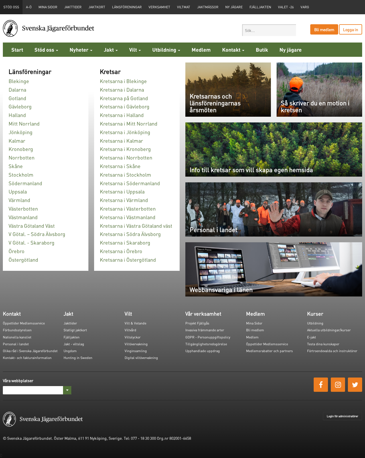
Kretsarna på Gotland (124, 98)
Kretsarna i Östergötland (128, 259)
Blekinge (19, 81)
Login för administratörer (342, 416)
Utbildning (164, 49)
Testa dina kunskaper (323, 344)
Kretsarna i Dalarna (122, 89)
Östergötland (23, 259)
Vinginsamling (136, 351)
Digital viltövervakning (141, 358)
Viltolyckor (133, 337)
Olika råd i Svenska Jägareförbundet (30, 351)
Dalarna (17, 89)
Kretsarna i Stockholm (125, 174)
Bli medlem (324, 29)
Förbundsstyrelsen (17, 330)
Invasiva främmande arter (204, 330)
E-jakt (311, 337)
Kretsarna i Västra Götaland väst (136, 225)
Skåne (16, 166)
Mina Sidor (254, 323)
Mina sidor (47, 7)
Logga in (350, 29)
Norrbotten (22, 157)
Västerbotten (23, 208)
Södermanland (25, 183)
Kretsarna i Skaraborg (125, 242)
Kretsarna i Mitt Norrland (128, 123)
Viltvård (130, 330)
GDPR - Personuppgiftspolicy (207, 337)
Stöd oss (45, 49)
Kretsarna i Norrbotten (126, 157)
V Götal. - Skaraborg (31, 242)
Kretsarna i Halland (122, 115)
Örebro (17, 251)
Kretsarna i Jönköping (125, 132)
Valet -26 (286, 7)
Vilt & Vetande (135, 323)
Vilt (133, 49)
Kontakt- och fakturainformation (27, 358)
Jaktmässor (207, 7)
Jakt (109, 49)
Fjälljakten (260, 7)
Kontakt (232, 49)
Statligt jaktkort (75, 330)
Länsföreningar (127, 7)
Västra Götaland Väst (32, 225)
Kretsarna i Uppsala (122, 191)
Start (17, 49)
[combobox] (269, 30)
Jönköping (21, 132)
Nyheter (80, 49)
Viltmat (183, 7)
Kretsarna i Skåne (120, 166)
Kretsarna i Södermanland (130, 183)
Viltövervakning (136, 344)
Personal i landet (16, 344)
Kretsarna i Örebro (121, 251)
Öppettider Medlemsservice (24, 323)
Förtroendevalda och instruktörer (332, 351)
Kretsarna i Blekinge (123, 81)
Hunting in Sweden (78, 358)
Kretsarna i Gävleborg (124, 106)
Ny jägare (234, 7)
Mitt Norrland (24, 123)
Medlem (201, 49)
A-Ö (29, 7)
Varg (305, 7)
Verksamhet (159, 7)
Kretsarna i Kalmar (121, 140)
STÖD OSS (11, 7)
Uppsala (18, 191)
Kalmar (17, 140)
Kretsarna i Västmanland (127, 217)
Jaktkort (96, 7)
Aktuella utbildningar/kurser (329, 330)
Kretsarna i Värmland (124, 200)
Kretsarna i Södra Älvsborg (130, 234)
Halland (17, 115)
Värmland (19, 200)
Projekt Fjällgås (197, 323)
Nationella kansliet (17, 337)
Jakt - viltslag (74, 344)
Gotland (17, 98)
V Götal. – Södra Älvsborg (37, 234)
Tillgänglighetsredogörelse (206, 344)
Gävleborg (20, 106)
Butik (262, 49)
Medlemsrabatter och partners (269, 351)
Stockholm (21, 174)
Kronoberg (21, 149)
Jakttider (73, 7)
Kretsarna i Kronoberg (125, 149)
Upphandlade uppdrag (202, 351)
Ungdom (70, 351)
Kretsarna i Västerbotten (128, 208)
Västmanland (23, 217)
